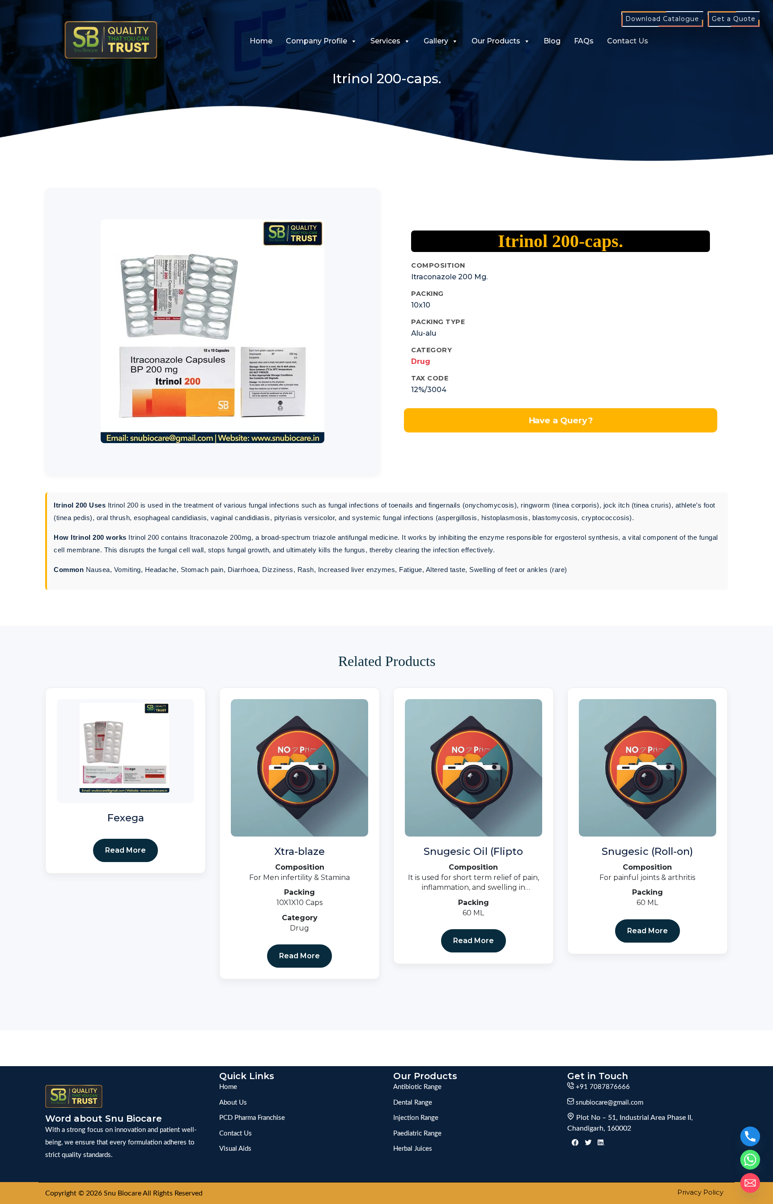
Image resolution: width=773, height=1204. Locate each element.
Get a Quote (734, 19)
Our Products (495, 41)
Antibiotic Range (417, 1087)
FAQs (584, 41)
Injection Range (415, 1117)
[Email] (750, 1183)
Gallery (436, 41)
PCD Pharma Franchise (252, 1117)
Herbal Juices (412, 1148)
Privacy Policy (700, 1192)
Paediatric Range (417, 1133)
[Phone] (750, 1136)
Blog (552, 41)
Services (385, 41)
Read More (125, 850)
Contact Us (627, 41)
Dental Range (412, 1102)
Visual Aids (235, 1148)
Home (261, 41)
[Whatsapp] (750, 1160)
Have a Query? (560, 420)
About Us (233, 1102)
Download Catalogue (662, 19)
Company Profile (316, 41)
